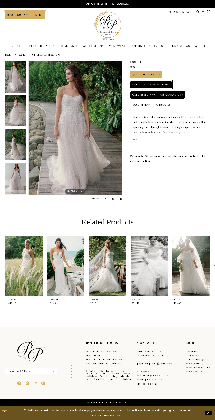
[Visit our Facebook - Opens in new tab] (19, 383)
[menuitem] (25, 15)
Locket (23, 54)
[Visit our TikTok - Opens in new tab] (35, 383)
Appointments (97, 3)
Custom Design (195, 359)
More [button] (136, 139)
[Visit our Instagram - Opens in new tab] (27, 383)
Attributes (163, 104)
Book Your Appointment (151, 84)
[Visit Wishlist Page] (208, 11)
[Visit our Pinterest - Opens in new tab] (43, 383)
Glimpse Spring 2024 (46, 54)
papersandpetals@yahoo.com (154, 363)
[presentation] (24, 266)
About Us (191, 351)
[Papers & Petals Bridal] (108, 25)
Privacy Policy (194, 363)
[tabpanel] (15, 78)
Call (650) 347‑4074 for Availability (157, 95)
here (119, 415)
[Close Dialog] (4, 413)
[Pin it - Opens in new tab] (113, 198)
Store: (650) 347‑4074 (150, 355)
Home (9, 54)
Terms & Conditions (198, 367)
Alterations (193, 355)
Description (141, 104)
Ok (209, 412)
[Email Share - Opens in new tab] (120, 198)
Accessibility (194, 371)
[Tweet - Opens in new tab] (105, 198)
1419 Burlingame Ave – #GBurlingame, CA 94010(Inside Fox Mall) (153, 379)
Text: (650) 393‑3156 (149, 351)
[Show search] (197, 11)
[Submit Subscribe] (53, 371)
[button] (203, 11)
